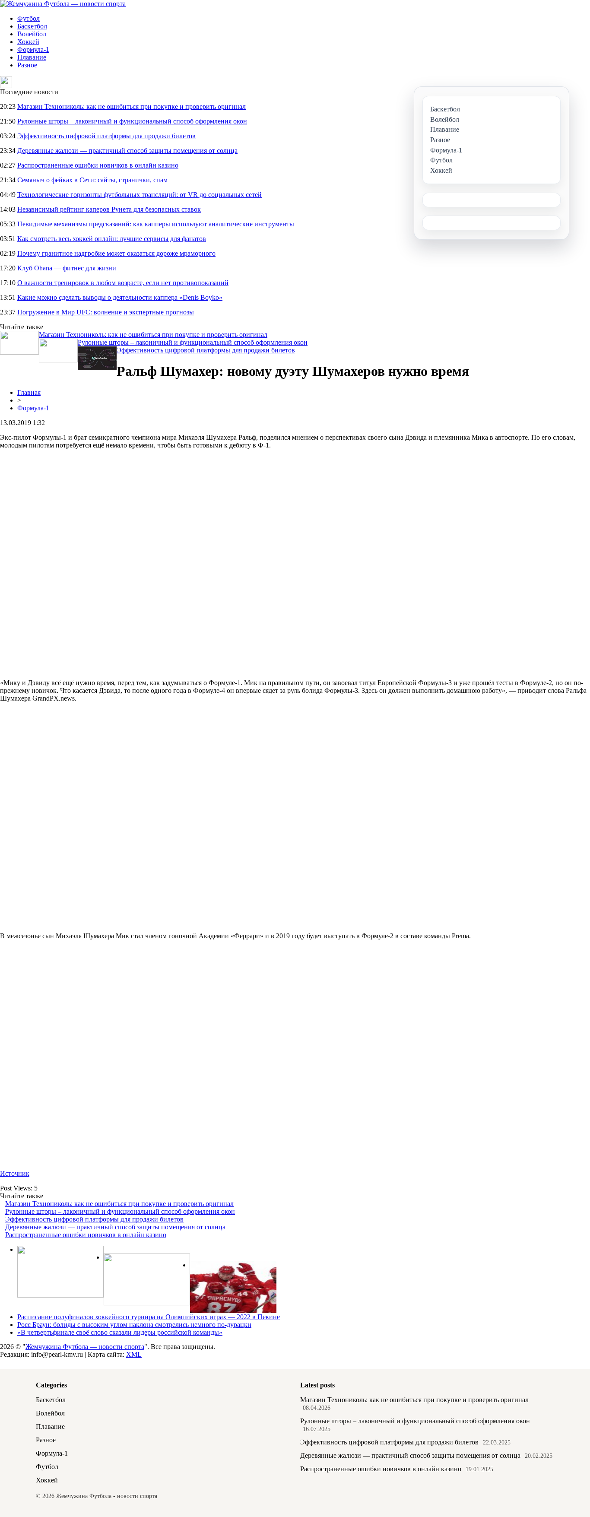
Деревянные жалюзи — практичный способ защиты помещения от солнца (127, 150)
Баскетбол (32, 26)
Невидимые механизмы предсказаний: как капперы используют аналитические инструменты (155, 224)
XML (134, 1354)
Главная (29, 392)
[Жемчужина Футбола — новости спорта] (63, 3)
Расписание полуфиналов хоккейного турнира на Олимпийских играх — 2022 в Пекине (148, 1316)
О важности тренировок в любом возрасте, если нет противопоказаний (122, 282)
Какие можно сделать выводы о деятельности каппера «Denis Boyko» (119, 297)
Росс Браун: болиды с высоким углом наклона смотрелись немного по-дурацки (134, 1324)
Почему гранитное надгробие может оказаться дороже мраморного (116, 253)
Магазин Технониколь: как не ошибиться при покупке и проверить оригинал (131, 106)
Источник (14, 1173)
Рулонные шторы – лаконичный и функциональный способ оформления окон (132, 121)
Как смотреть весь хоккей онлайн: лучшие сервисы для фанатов (111, 238)
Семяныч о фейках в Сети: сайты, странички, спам (92, 180)
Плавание (31, 57)
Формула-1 (33, 49)
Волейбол (31, 34)
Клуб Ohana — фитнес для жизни (66, 268)
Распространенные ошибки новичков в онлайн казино (97, 165)
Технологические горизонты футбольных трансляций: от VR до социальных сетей (139, 194)
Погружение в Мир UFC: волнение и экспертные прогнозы (105, 312)
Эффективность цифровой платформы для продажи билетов (106, 136)
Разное (27, 65)
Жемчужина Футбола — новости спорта (84, 1346)
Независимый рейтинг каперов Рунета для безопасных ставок (109, 209)
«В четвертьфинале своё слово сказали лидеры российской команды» (119, 1332)
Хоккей (28, 41)
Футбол (28, 18)
